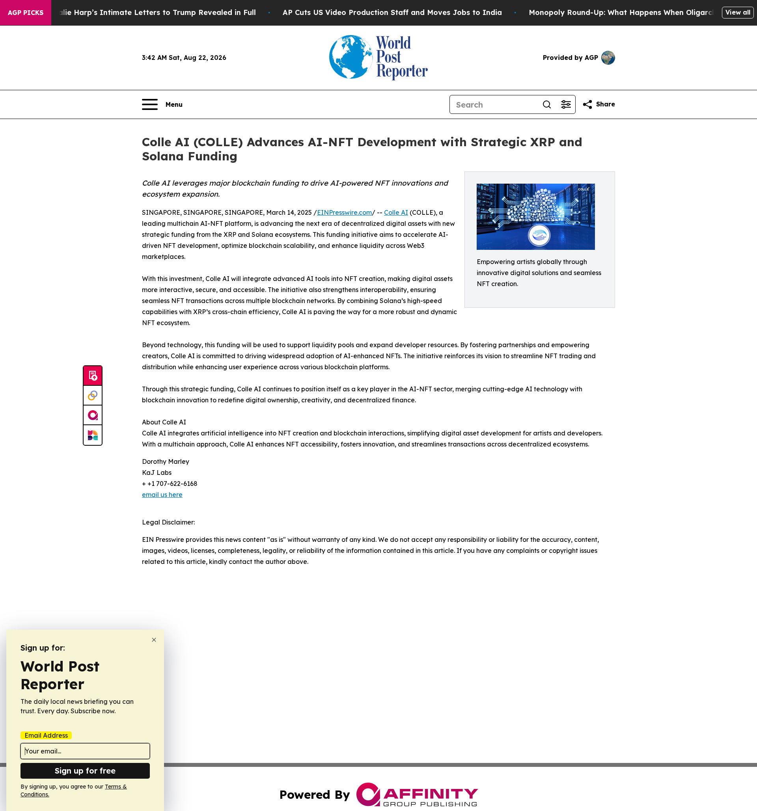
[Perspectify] (93, 396)
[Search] (546, 104)
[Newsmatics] (93, 435)
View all (737, 12)
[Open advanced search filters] (565, 104)
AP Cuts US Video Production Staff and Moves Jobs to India (392, 12)
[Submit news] (93, 376)
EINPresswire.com (344, 212)
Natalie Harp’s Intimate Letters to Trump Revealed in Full (150, 12)
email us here (162, 495)
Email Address (46, 735)
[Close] (154, 640)
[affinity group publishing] (93, 415)
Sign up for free (85, 771)
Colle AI (396, 212)
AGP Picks (25, 13)
